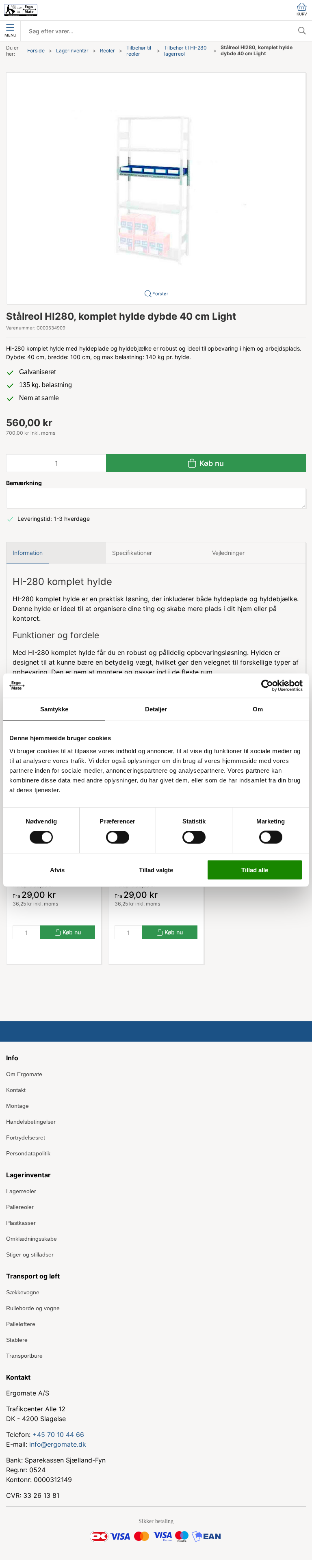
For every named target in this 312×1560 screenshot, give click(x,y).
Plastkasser (21, 1223)
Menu (10, 35)
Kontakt (16, 1090)
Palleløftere (20, 1324)
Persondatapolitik (28, 1153)
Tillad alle (254, 869)
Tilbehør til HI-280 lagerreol (185, 51)
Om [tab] (258, 709)
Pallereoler (20, 1207)
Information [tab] (28, 552)
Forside (36, 51)
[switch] (117, 837)
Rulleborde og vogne (33, 1308)
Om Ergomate (24, 1074)
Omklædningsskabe (31, 1238)
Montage (17, 1106)
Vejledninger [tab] (228, 552)
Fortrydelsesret (25, 1137)
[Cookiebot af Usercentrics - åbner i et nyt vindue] (267, 686)
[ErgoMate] (20, 10)
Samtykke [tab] (54, 709)
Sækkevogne (22, 1292)
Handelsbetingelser (31, 1121)
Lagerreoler (21, 1191)
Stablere (17, 1340)
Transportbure (24, 1355)
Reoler (107, 51)
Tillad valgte (156, 869)
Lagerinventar (72, 51)
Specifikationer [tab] (132, 552)
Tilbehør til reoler (138, 51)
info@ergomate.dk (57, 1444)
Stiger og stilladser (30, 1254)
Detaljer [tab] (156, 709)
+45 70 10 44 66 (58, 1434)
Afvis (57, 869)
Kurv (302, 14)
